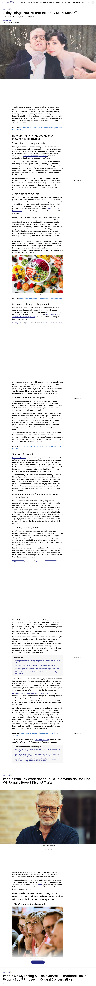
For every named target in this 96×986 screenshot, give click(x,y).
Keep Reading (37, 962)
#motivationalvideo (50, 560)
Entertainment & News (49, 3)
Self (36, 3)
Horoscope (31, 3)
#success (52, 322)
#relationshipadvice (18, 562)
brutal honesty (38, 885)
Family (40, 3)
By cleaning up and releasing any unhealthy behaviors (33, 693)
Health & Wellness (61, 3)
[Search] (89, 2)
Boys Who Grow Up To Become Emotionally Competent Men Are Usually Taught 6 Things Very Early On (37, 750)
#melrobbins (27, 562)
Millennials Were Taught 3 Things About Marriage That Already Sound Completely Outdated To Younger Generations (37, 755)
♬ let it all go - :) (36, 562)
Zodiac (25, 3)
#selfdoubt (58, 322)
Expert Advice (80, 3)
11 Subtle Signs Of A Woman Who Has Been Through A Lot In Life (37, 669)
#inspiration (15, 324)
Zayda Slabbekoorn (8, 787)
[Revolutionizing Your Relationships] (10, 2)
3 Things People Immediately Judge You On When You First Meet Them (37, 661)
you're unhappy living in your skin (35, 156)
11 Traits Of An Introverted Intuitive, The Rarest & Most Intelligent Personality (37, 672)
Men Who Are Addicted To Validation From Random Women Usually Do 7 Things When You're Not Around (36, 759)
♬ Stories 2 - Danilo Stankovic (27, 324)
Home (4, 9)
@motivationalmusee (18, 560)
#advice (46, 322)
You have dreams (19, 458)
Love (21, 3)
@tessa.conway (16, 322)
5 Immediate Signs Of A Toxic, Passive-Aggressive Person (35, 665)
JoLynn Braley (7, 20)
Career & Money (71, 3)
